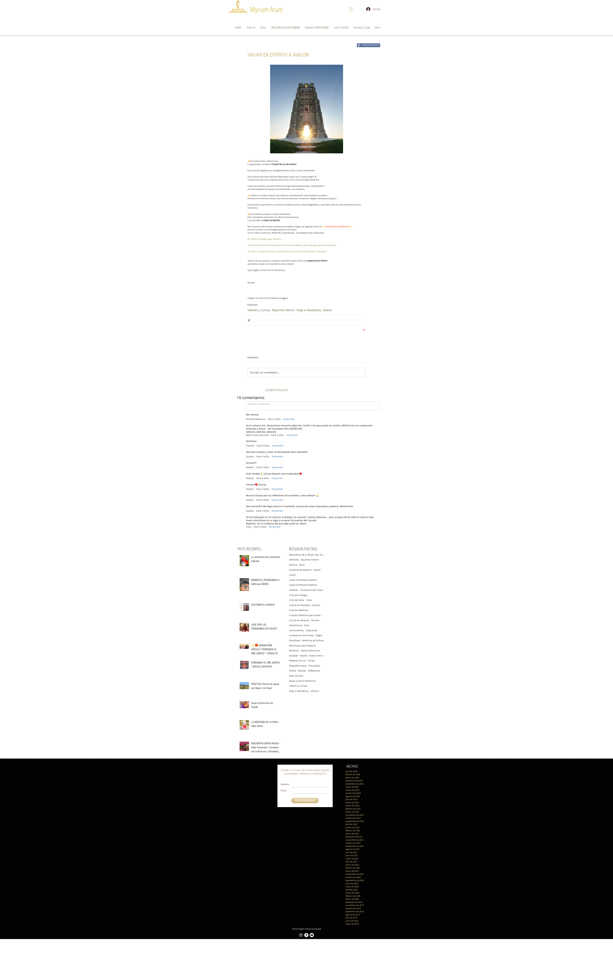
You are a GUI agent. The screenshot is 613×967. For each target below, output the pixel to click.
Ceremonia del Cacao (311, 466)
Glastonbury (295, 502)
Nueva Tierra (316, 532)
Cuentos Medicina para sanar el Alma (306, 492)
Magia (319, 512)
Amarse (293, 441)
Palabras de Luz (297, 537)
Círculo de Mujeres (299, 497)
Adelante (294, 436)
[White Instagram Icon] (301, 812)
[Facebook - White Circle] (306, 812)
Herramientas (296, 507)
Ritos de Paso (296, 552)
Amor (302, 441)
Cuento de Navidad (299, 482)
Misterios (294, 527)
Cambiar (293, 466)
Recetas (302, 547)
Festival (315, 497)
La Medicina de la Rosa (301, 512)
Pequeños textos (298, 542)
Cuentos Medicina (298, 487)
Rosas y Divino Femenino (302, 557)
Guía (306, 502)
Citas (309, 477)
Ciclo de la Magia (298, 472)
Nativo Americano (310, 527)
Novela (303, 532)
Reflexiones (314, 547)
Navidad (293, 532)
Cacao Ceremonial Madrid (303, 461)
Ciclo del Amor (297, 477)
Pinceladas (314, 542)
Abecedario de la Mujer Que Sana (306, 431)
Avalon (327, 310)
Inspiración (312, 507)
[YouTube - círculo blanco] (312, 812)
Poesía (292, 547)
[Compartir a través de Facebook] (248, 320)
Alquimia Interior (283, 310)
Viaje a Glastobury (309, 310)
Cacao (292, 451)
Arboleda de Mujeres (300, 446)
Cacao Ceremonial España (303, 456)
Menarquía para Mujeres (302, 522)
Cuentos (316, 482)
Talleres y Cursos (258, 310)
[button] (351, 9)
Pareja (311, 537)
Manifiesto (294, 517)
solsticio (314, 567)
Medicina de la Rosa (313, 517)
